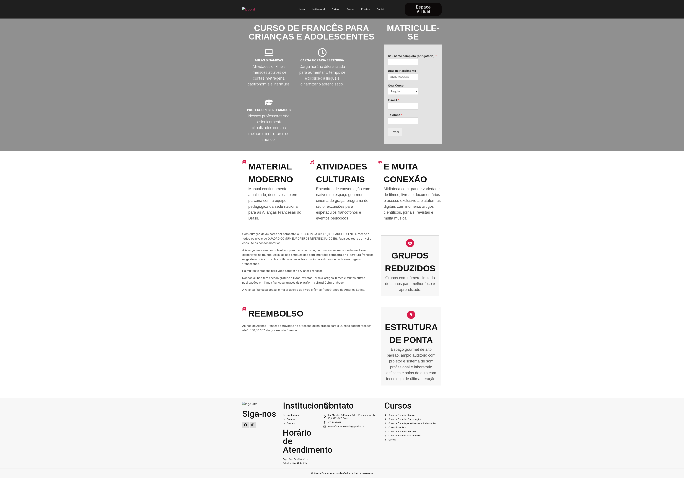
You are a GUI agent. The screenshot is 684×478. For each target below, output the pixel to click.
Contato (381, 9)
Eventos (365, 9)
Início (302, 9)
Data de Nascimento (402, 70)
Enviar (395, 132)
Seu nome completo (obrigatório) (412, 56)
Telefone (395, 115)
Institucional (318, 9)
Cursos (350, 9)
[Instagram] (253, 425)
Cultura (335, 9)
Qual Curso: (396, 85)
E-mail (393, 100)
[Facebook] (245, 425)
